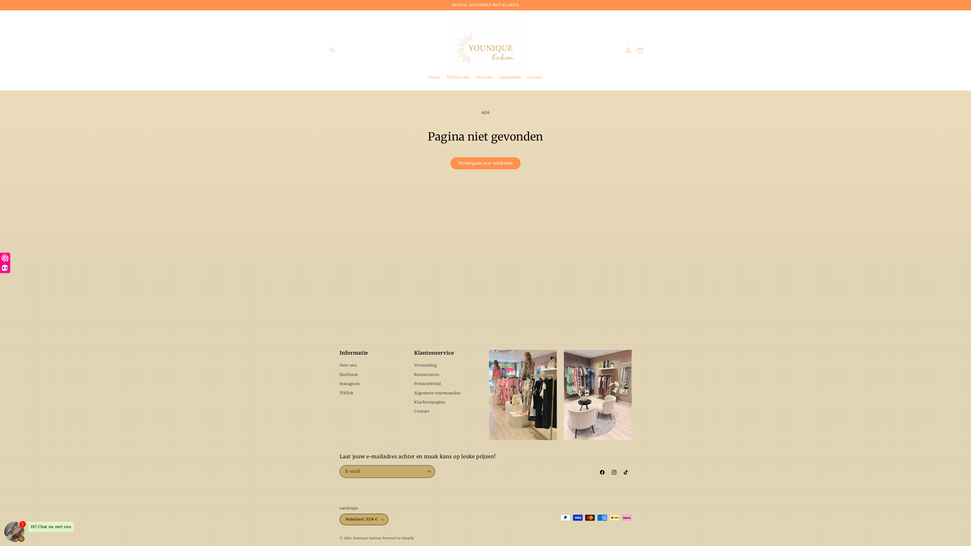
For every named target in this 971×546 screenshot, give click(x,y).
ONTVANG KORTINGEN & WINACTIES (535, 298)
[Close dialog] (579, 223)
